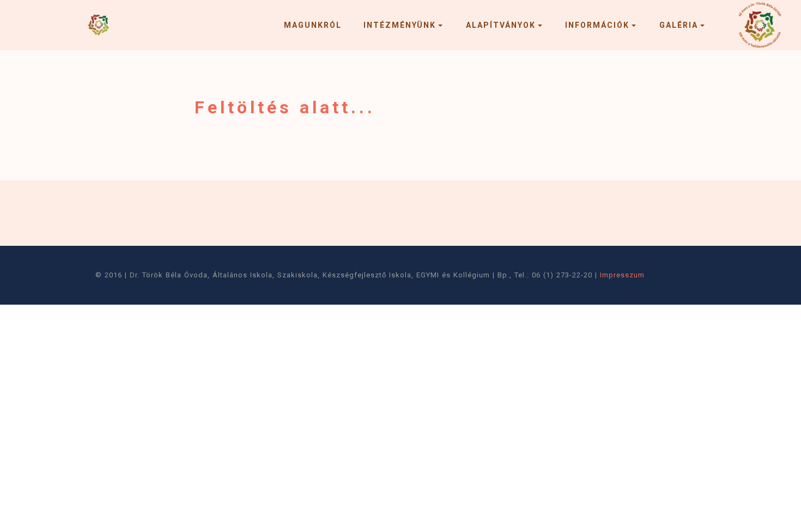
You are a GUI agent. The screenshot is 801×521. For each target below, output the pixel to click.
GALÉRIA (678, 25)
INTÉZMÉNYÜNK (399, 25)
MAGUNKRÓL (313, 25)
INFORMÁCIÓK (597, 25)
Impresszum (622, 275)
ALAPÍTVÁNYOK (501, 25)
